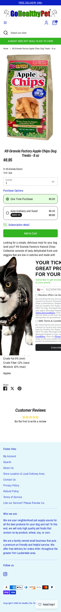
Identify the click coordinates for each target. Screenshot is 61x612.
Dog (10, 172)
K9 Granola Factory (14, 168)
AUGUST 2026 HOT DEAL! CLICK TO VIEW (30, 41)
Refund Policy (11, 491)
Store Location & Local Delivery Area (23, 474)
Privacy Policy (11, 485)
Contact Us (9, 479)
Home (5, 48)
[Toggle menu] (5, 22)
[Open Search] (5, 32)
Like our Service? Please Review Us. (24, 503)
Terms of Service (12, 497)
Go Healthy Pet (25, 603)
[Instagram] (5, 574)
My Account (9, 456)
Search (7, 462)
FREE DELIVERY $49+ (30, 2)
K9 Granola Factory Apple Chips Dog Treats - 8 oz (34, 48)
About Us (8, 468)
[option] (30, 98)
